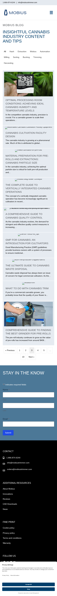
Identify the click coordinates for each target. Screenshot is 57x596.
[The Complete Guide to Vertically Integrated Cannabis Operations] (28, 192)
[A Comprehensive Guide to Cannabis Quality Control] (28, 219)
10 (23, 357)
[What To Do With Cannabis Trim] (28, 290)
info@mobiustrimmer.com (27, 2)
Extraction (22, 51)
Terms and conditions (12, 538)
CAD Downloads (10, 504)
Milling (6, 57)
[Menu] (51, 12)
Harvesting (8, 63)
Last (4, 410)
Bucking (26, 57)
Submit (8, 433)
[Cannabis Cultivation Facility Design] (28, 137)
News (5, 509)
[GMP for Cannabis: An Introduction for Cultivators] (28, 245)
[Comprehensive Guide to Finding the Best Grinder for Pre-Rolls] (28, 322)
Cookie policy (8, 528)
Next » (31, 357)
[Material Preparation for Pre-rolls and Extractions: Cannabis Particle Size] (28, 162)
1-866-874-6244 (9, 2)
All (5, 51)
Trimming (37, 57)
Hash (12, 51)
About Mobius (9, 489)
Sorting (16, 57)
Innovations (8, 494)
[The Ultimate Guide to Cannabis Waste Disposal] (28, 269)
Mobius (33, 51)
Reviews (6, 499)
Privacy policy (9, 533)
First (4, 400)
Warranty (7, 543)
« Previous (10, 350)
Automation (45, 51)
